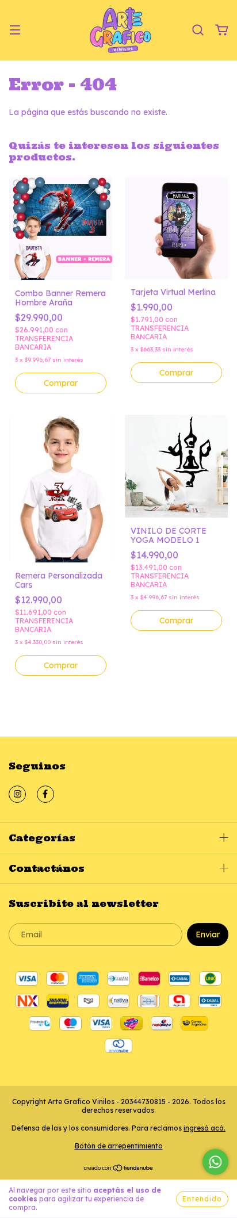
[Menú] (15, 30)
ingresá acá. (204, 1128)
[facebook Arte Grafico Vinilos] (45, 794)
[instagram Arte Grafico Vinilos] (17, 794)
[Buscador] (198, 30)
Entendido (202, 1198)
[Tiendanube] (119, 1169)
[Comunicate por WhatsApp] (215, 1162)
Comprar (61, 383)
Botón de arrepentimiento (119, 1146)
